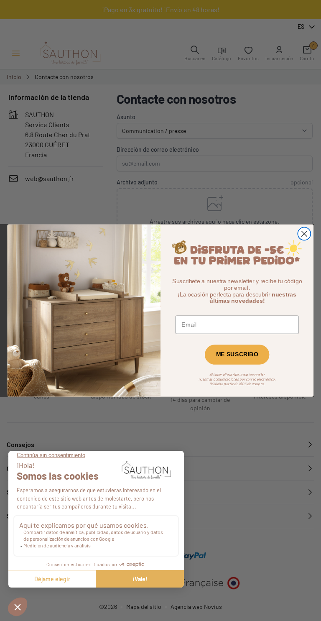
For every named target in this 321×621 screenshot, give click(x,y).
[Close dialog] (304, 233)
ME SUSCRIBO (237, 354)
